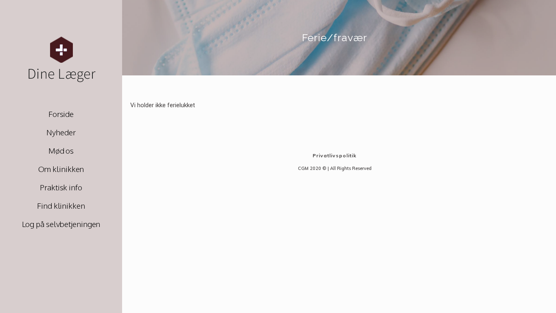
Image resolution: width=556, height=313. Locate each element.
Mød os (61, 150)
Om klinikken (61, 169)
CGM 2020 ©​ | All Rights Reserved (335, 168)
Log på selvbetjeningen (61, 224)
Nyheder (60, 132)
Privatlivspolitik (335, 155)
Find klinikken (61, 205)
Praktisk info (61, 187)
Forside (61, 114)
